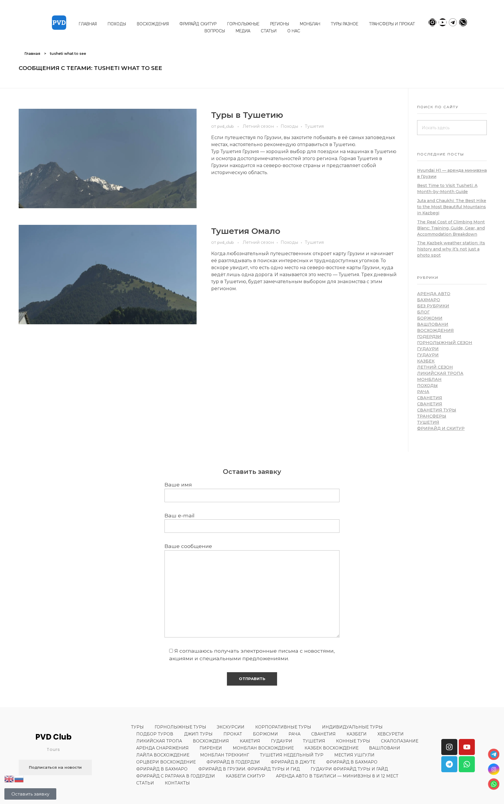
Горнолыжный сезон (444, 342)
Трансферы (431, 416)
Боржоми (429, 318)
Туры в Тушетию (247, 115)
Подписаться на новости (55, 767)
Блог (423, 312)
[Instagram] (432, 22)
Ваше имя (178, 484)
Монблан (429, 379)
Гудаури (428, 348)
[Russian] (19, 778)
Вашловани (432, 324)
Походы (289, 126)
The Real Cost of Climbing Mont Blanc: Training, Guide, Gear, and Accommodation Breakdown (451, 228)
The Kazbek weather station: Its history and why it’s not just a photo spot (451, 249)
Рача (423, 391)
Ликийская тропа (440, 373)
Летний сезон (258, 126)
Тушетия (314, 126)
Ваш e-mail (179, 515)
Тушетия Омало (245, 231)
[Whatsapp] (463, 22)
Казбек (426, 361)
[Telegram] (453, 22)
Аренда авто (433, 293)
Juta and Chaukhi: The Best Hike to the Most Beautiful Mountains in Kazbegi (451, 207)
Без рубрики (433, 306)
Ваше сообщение (188, 546)
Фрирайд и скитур (441, 428)
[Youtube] (443, 22)
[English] (9, 778)
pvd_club (226, 126)
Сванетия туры (436, 410)
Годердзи (429, 336)
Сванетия (429, 397)
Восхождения (435, 330)
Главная (32, 53)
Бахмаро (428, 299)
